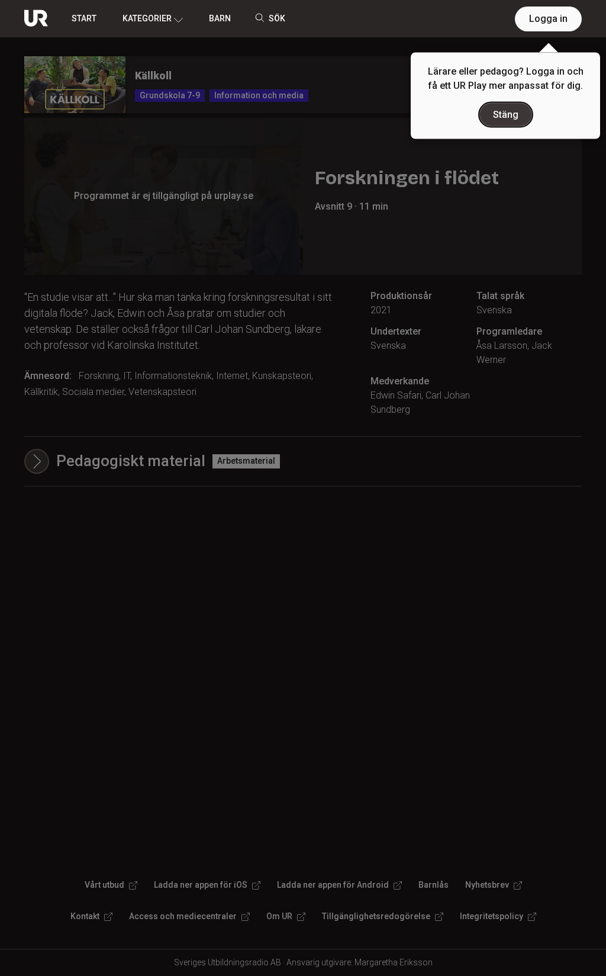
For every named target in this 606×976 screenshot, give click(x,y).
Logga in (548, 18)
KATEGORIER (147, 18)
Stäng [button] (505, 114)
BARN (220, 18)
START (84, 18)
